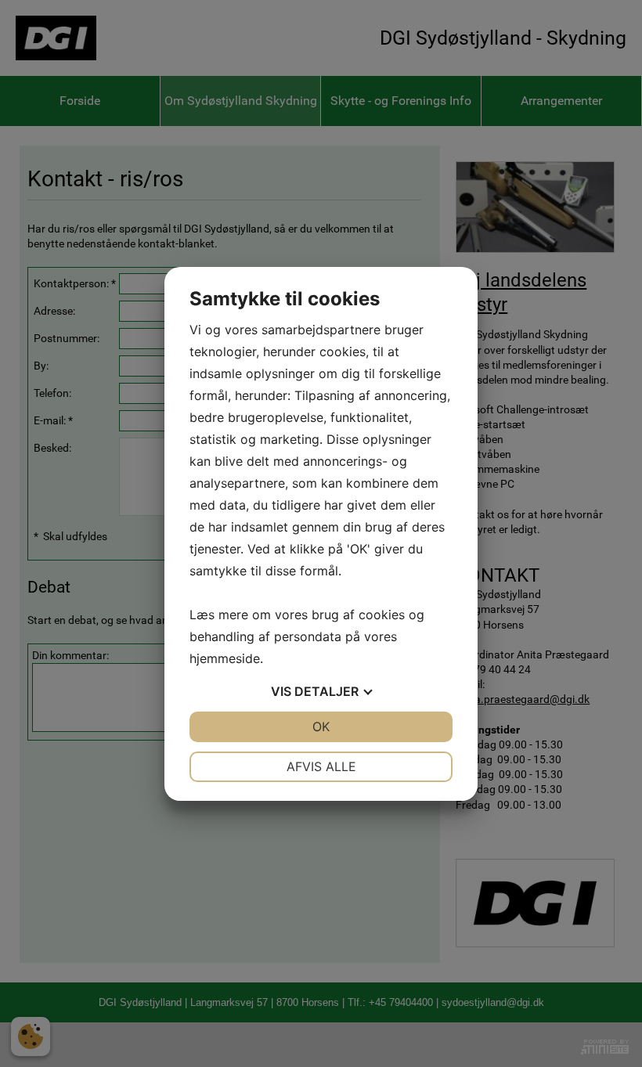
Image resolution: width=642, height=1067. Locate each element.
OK (321, 726)
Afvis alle (321, 766)
